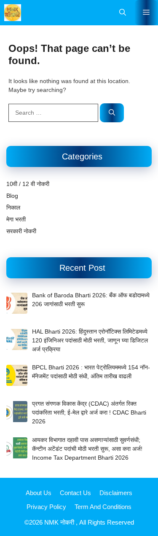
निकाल (13, 207)
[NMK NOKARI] (12, 12)
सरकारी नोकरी (21, 231)
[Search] (112, 112)
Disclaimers (115, 492)
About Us (38, 492)
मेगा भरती (16, 219)
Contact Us (75, 492)
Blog (12, 195)
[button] (122, 12)
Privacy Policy (46, 506)
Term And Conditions (103, 506)
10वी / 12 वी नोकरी (27, 183)
